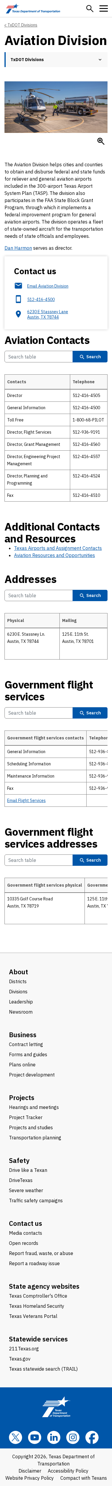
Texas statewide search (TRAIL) (43, 1369)
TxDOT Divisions (22, 25)
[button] (89, 8)
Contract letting (26, 1044)
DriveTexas (21, 1180)
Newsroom (21, 1012)
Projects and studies (31, 1127)
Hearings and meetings (34, 1107)
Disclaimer (30, 1471)
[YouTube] (34, 1437)
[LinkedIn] (53, 1437)
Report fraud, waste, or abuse (41, 1253)
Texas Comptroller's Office (38, 1296)
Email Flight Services (26, 800)
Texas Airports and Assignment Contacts (58, 548)
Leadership (21, 1002)
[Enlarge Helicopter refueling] (101, 141)
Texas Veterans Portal (33, 1316)
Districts (18, 981)
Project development (32, 1075)
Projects (21, 1097)
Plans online (22, 1065)
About (18, 971)
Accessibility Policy (68, 1471)
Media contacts (25, 1233)
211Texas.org (24, 1349)
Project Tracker (25, 1117)
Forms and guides (28, 1054)
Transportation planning (35, 1138)
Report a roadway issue (34, 1263)
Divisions (18, 992)
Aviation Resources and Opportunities (54, 555)
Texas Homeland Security (36, 1306)
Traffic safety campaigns (36, 1200)
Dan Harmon (18, 248)
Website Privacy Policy (29, 1478)
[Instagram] (72, 1437)
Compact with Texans (83, 1478)
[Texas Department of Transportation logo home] (33, 8)
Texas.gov (19, 1359)
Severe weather (26, 1190)
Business (22, 1034)
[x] (15, 1437)
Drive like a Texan (28, 1170)
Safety (19, 1160)
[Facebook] (92, 1437)
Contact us (25, 1223)
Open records (23, 1243)
